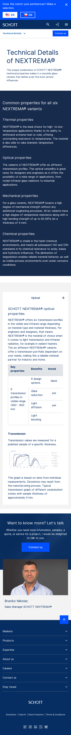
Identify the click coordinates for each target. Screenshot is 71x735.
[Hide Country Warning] (66, 5)
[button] (35, 631)
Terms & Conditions (55, 714)
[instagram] (30, 726)
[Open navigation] (66, 24)
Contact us (60, 33)
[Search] (48, 24)
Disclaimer (11, 714)
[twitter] (40, 726)
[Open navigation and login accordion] (57, 24)
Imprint (22, 714)
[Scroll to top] (64, 619)
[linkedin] (35, 726)
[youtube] (46, 726)
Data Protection (36, 714)
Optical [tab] (35, 297)
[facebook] (24, 726)
